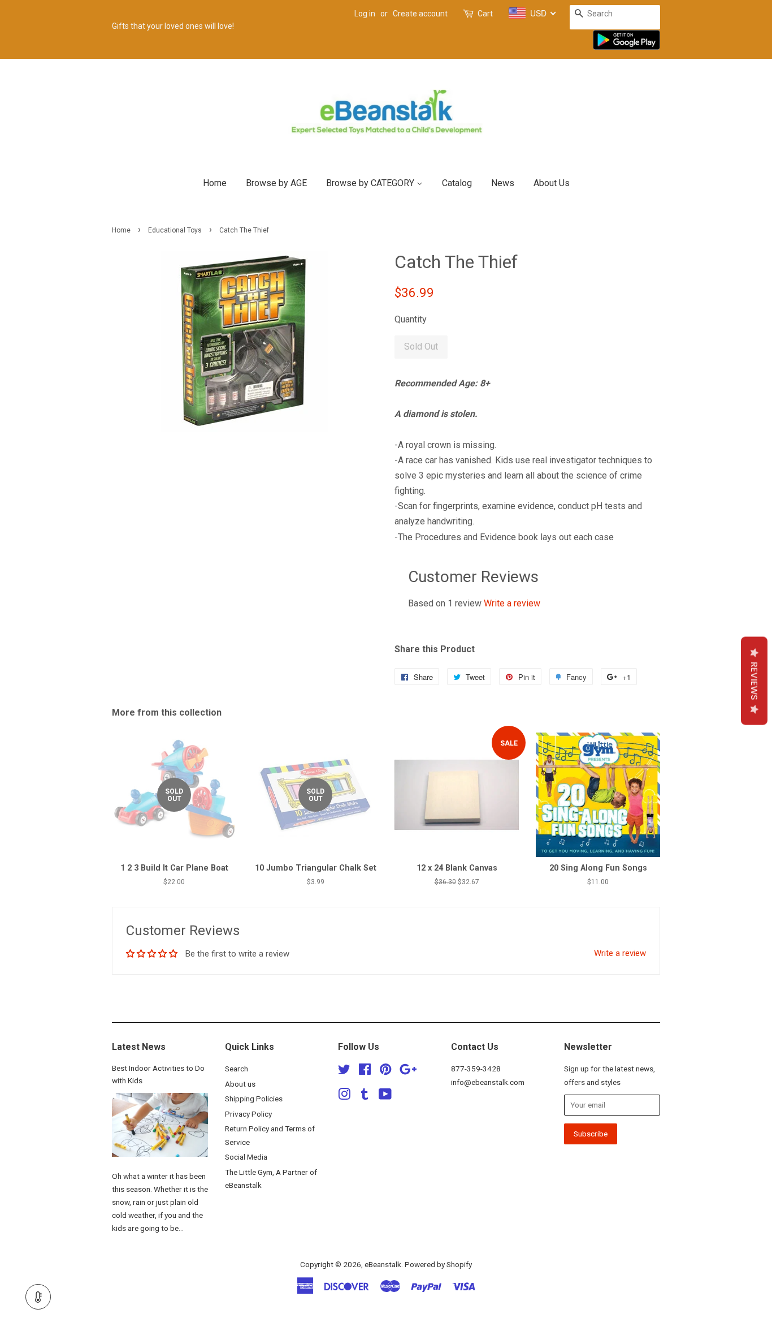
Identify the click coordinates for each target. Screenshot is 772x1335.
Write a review (512, 603)
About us (240, 1083)
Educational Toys (175, 230)
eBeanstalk (383, 1264)
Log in (364, 13)
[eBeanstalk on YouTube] (385, 1096)
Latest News (139, 1046)
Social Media (246, 1156)
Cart (485, 13)
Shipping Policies (254, 1098)
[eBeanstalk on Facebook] (364, 1071)
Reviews (754, 681)
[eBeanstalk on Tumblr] (364, 1096)
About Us (552, 183)
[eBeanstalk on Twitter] (344, 1071)
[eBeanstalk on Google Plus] (408, 1071)
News (502, 183)
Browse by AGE (276, 183)
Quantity (410, 319)
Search (236, 1068)
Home (215, 183)
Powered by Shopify (438, 1264)
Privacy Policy (248, 1113)
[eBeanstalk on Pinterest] (385, 1071)
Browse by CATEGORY (371, 183)
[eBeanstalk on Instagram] (344, 1096)
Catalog (457, 183)
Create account (420, 13)
